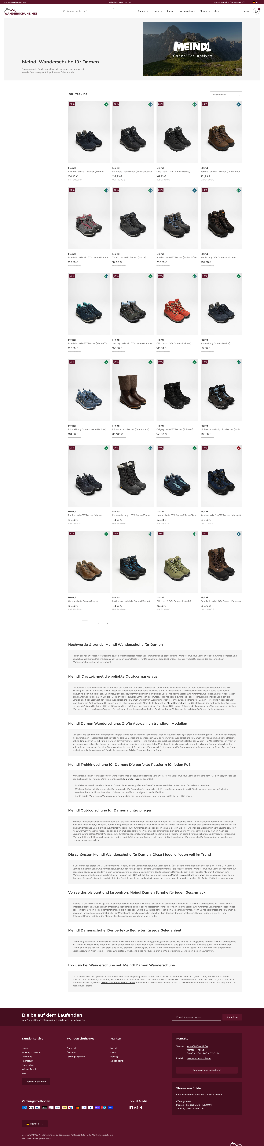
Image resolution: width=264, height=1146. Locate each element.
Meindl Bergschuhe (176, 703)
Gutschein (72, 1048)
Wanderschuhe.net (80, 1038)
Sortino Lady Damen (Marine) (215, 343)
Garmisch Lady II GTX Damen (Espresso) (221, 601)
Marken (203, 11)
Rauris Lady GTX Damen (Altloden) (218, 257)
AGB (24, 1073)
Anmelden (232, 1017)
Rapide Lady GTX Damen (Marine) (85, 515)
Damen (141, 11)
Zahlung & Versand (31, 1052)
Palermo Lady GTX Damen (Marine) (86, 172)
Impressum (27, 1060)
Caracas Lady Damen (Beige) (83, 601)
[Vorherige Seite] (71, 623)
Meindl (113, 1048)
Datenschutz (28, 1065)
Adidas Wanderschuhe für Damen (118, 982)
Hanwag (114, 1056)
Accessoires (186, 11)
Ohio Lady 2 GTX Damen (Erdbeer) (173, 343)
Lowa (113, 1052)
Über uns (71, 1052)
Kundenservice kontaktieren (207, 1070)
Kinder (170, 11)
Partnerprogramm (76, 1056)
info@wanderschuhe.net (199, 1058)
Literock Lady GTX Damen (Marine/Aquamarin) (177, 515)
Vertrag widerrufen (36, 1081)
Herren (155, 11)
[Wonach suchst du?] (64, 11)
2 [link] (85, 623)
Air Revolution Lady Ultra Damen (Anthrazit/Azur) (221, 429)
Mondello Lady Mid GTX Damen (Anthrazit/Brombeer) (89, 257)
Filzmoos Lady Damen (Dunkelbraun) (130, 429)
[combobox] (88, 11)
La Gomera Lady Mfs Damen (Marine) (131, 601)
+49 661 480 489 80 (197, 1046)
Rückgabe (27, 1056)
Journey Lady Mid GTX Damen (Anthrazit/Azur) (133, 343)
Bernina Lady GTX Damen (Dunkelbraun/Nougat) (221, 172)
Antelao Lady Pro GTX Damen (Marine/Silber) (221, 515)
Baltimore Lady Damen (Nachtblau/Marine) (133, 172)
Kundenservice (32, 1038)
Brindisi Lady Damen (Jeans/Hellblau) (87, 429)
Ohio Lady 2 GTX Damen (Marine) (173, 172)
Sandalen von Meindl (89, 740)
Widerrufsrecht (29, 1069)
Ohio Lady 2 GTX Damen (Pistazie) (173, 601)
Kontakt (26, 1048)
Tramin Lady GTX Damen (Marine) (129, 257)
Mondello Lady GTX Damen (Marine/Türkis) (89, 343)
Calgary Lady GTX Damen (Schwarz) (174, 429)
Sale (217, 11)
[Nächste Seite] (115, 623)
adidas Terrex (117, 1060)
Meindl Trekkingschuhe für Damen (188, 874)
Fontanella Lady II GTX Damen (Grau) (131, 515)
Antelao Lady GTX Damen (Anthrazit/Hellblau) (177, 257)
